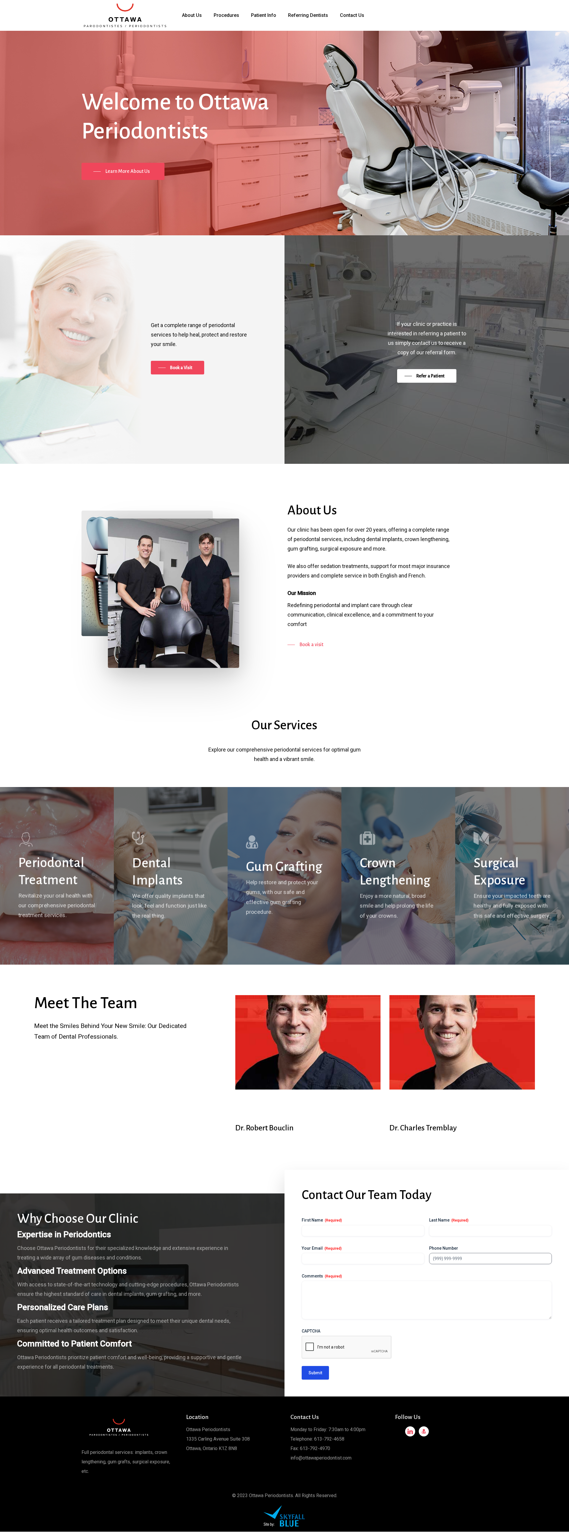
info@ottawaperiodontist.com (320, 1458)
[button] (123, 171)
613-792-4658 (329, 1439)
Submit (315, 1372)
